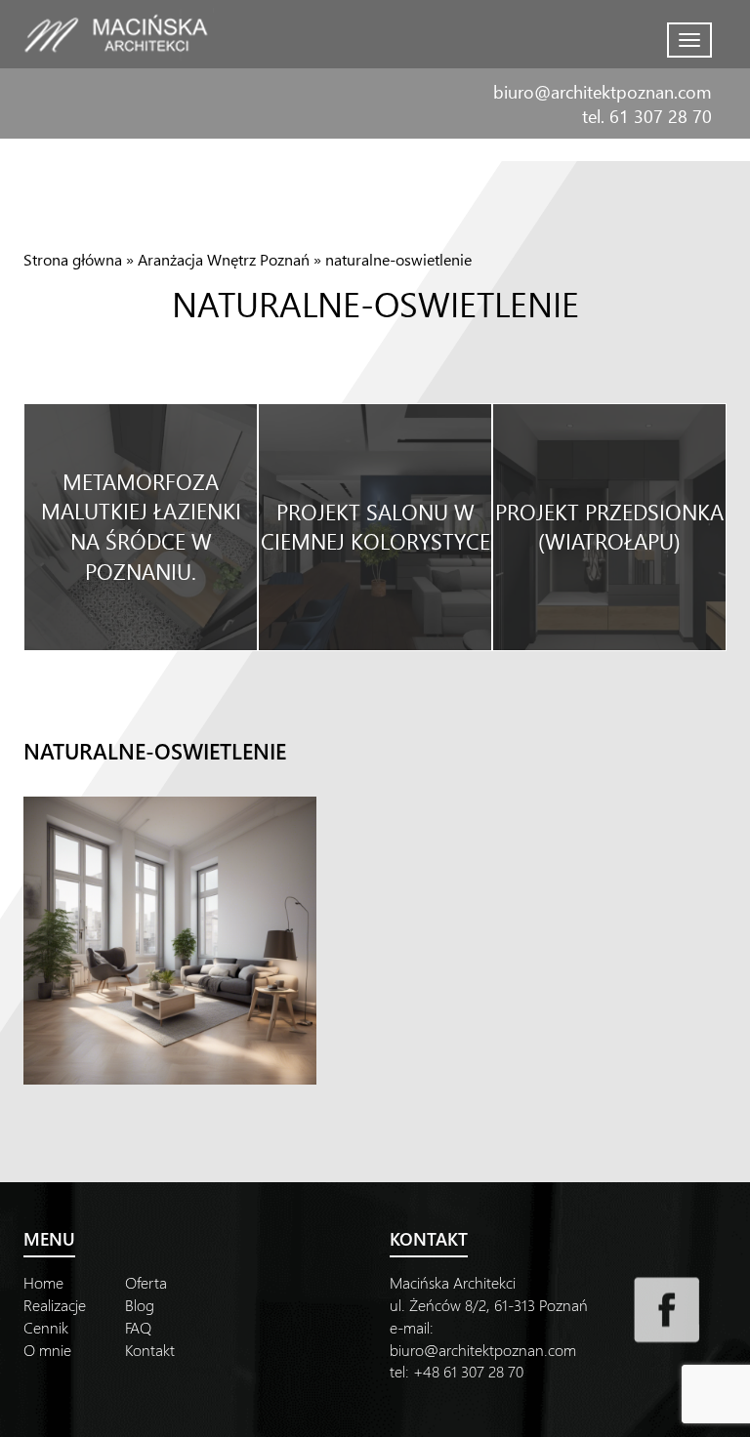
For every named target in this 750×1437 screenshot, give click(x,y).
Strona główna (72, 259)
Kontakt (150, 1349)
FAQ (138, 1327)
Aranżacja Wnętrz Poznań (224, 259)
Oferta (146, 1282)
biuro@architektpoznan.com (602, 91)
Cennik (45, 1327)
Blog (139, 1304)
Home (43, 1282)
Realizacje (54, 1304)
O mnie (47, 1349)
